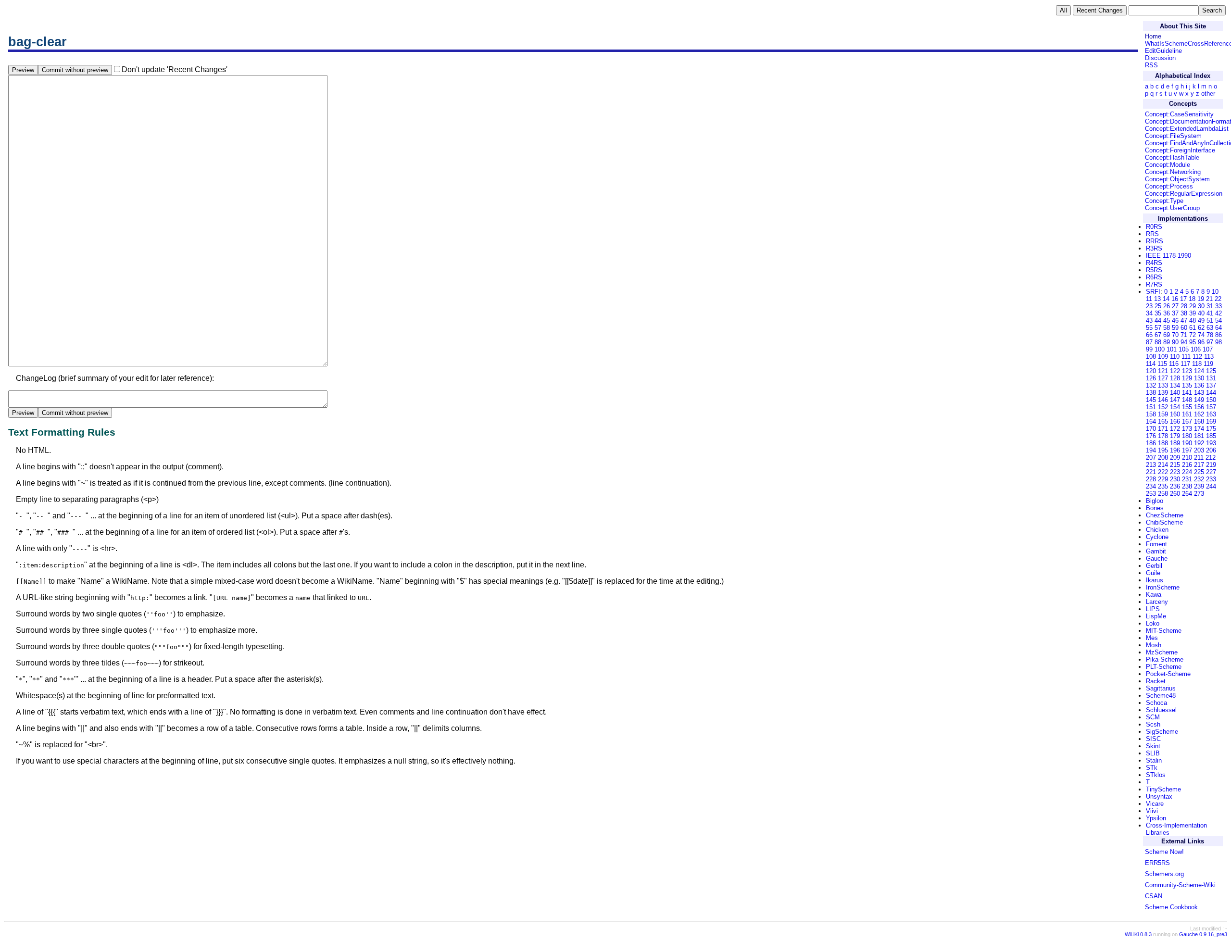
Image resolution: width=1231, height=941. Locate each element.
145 (1151, 399)
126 (1151, 378)
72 (1192, 335)
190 (1187, 443)
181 (1199, 435)
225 (1199, 472)
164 (1151, 421)
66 (1149, 335)
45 (1166, 320)
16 (1174, 298)
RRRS (1154, 241)
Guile (1153, 573)
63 (1209, 327)
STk (1151, 767)
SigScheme (1162, 731)
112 (1197, 356)
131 (1211, 378)
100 (1160, 349)
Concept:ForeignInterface (1180, 150)
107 (1208, 349)
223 (1175, 472)
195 (1163, 450)
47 (1184, 320)
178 (1163, 435)
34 (1149, 313)
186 (1151, 443)
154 (1175, 407)
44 (1158, 320)
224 (1187, 472)
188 (1163, 443)
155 (1187, 407)
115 (1162, 363)
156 (1199, 407)
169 (1211, 421)
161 (1187, 414)
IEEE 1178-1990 (1168, 255)
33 (1218, 306)
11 (1149, 298)
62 (1201, 327)
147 (1175, 399)
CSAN (1153, 896)
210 (1187, 457)
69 (1166, 335)
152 (1163, 407)
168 (1199, 421)
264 (1187, 493)
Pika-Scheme (1164, 659)
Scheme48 (1161, 695)
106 (1196, 349)
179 (1175, 435)
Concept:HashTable (1172, 157)
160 (1175, 414)
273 (1199, 493)
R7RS (1154, 284)
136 (1199, 385)
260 (1175, 493)
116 (1174, 363)
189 (1175, 443)
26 (1166, 306)
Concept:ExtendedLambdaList (1187, 128)
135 (1187, 385)
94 (1184, 342)
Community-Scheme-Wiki (1180, 885)
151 (1151, 407)
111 (1186, 356)
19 (1200, 298)
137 (1211, 385)
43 (1149, 320)
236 (1175, 486)
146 (1163, 399)
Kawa (1153, 594)
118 (1197, 363)
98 (1218, 342)
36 (1166, 313)
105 (1184, 349)
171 (1163, 428)
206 (1211, 450)
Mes (1152, 637)
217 (1199, 464)
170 (1151, 428)
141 (1187, 392)
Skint (1153, 746)
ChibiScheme (1164, 522)
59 (1175, 327)
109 (1163, 356)
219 (1211, 464)
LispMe (1156, 616)
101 (1172, 349)
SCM (1153, 717)
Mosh (1153, 645)
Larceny (1157, 601)
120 (1151, 371)
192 (1199, 443)
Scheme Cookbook (1171, 907)
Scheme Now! (1164, 851)
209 (1175, 457)
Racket (1156, 681)
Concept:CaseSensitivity (1179, 114)
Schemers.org (1164, 874)
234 (1151, 486)
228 (1151, 479)
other (1208, 93)
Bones (1155, 508)
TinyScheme (1163, 789)
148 (1187, 399)
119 (1208, 363)
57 (1158, 327)
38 (1184, 313)
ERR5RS (1157, 862)
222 (1163, 472)
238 (1187, 486)
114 (1151, 363)
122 (1175, 371)
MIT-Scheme (1163, 630)
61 (1192, 327)
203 (1199, 450)
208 (1163, 457)
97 (1209, 342)
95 (1192, 342)
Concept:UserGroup (1172, 208)
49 (1201, 320)
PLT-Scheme (1163, 666)
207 (1151, 457)
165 (1163, 421)
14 (1166, 298)
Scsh (1153, 724)
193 (1211, 443)
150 (1211, 399)
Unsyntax (1159, 796)
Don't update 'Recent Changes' (174, 69)
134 (1175, 385)
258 (1163, 493)
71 (1184, 335)
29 (1192, 306)
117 (1185, 363)
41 (1209, 313)
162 (1199, 414)
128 (1175, 378)
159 (1163, 414)
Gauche (1157, 558)
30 (1201, 306)
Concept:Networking (1173, 172)
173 (1187, 428)
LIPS (1153, 609)
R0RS (1154, 226)
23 (1149, 306)
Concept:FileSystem (1173, 135)
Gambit (1156, 551)
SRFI (1153, 291)
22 (1218, 298)
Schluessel (1161, 710)
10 (1215, 291)
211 (1199, 457)
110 (1175, 356)
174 (1199, 428)
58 (1166, 327)
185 (1211, 435)
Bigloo (1154, 500)
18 (1192, 298)
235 (1163, 486)
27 (1175, 306)
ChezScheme (1164, 515)
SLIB (1153, 753)
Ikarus (1154, 580)
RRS (1152, 234)
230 (1175, 479)
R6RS (1154, 277)
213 (1151, 464)
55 (1149, 327)
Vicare (1155, 803)
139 (1163, 392)
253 (1151, 493)
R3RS (1154, 248)
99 (1149, 349)
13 (1157, 298)
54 (1218, 320)
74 (1201, 335)
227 (1211, 472)
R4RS (1154, 262)
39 (1192, 313)
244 (1211, 486)
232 (1199, 479)
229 (1163, 479)
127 (1163, 378)
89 (1166, 342)
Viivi (1152, 811)
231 (1187, 479)
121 (1163, 371)
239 (1199, 486)
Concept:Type (1164, 200)
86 (1218, 335)
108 (1151, 356)
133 (1163, 385)
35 (1158, 313)
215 (1175, 464)
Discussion (1160, 58)
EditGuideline (1163, 50)
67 (1158, 335)
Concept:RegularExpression (1183, 193)
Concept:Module (1167, 164)
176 (1151, 435)
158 (1151, 414)
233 (1211, 479)
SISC (1153, 738)
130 (1199, 378)
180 (1187, 435)
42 (1218, 313)
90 (1175, 342)
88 (1158, 342)
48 (1192, 320)
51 (1209, 320)
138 (1151, 392)
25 (1158, 306)
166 (1175, 421)
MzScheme (1162, 652)
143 (1199, 392)
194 (1151, 450)
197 (1187, 450)
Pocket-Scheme (1168, 674)
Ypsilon (1156, 818)
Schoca (1156, 702)
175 (1211, 428)
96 (1201, 342)
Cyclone (1157, 536)
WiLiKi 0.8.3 (1138, 934)
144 (1211, 392)
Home (1153, 36)
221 (1151, 472)
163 (1211, 414)
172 (1175, 428)
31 (1209, 306)
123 (1187, 371)
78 (1209, 335)
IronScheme (1163, 587)
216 (1187, 464)
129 (1187, 378)
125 (1211, 371)
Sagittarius (1161, 688)
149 (1199, 399)
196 (1175, 450)
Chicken (1157, 529)
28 (1184, 306)
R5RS (1154, 270)
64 (1218, 327)
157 (1211, 407)
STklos (1156, 774)
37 (1175, 313)
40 (1201, 313)
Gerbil (1154, 565)
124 (1199, 371)
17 (1183, 298)
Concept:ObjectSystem (1177, 179)
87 (1149, 342)
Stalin (1154, 760)
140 (1175, 392)
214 (1163, 464)
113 (1209, 356)
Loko (1152, 623)
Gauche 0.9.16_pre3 (1203, 934)
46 (1175, 320)
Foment (1156, 544)
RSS (1151, 65)
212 (1211, 457)
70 (1175, 335)
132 (1151, 385)
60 (1184, 327)
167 (1187, 421)
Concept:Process (1169, 186)
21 (1209, 298)
